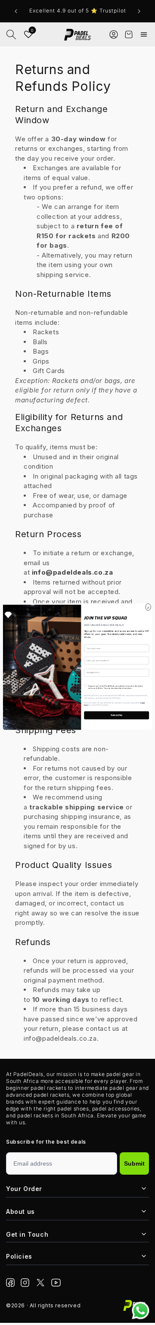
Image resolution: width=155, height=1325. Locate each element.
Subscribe (116, 715)
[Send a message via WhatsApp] (140, 1310)
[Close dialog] (148, 606)
